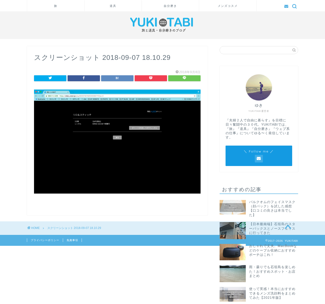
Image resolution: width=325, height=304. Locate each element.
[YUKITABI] (162, 33)
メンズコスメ (228, 6)
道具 (113, 6)
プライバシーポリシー (45, 240)
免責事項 (72, 240)
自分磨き (170, 6)
